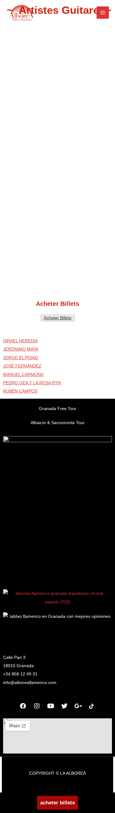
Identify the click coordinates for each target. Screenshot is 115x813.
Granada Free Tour (57, 408)
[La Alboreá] (21, 12)
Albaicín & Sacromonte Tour (58, 422)
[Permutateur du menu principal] (103, 12)
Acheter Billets (57, 318)
